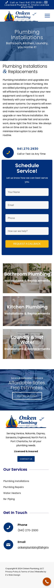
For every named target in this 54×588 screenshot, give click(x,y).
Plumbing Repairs (13, 487)
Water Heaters (12, 493)
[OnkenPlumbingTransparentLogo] (22, 16)
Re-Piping (9, 499)
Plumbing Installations (16, 481)
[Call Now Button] (47, 582)
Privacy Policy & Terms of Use (19, 571)
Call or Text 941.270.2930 (26, 2)
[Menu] (46, 16)
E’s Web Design (12, 575)
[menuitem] (46, 16)
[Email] (8, 544)
